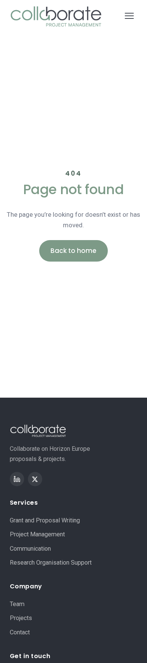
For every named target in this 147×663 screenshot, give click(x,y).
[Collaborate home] (56, 16)
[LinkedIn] (17, 479)
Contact (20, 632)
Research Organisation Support (74, 144)
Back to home (73, 250)
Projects (21, 618)
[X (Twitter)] (35, 479)
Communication (48, 122)
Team (17, 604)
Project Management (56, 100)
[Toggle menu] (129, 16)
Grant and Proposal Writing (67, 78)
